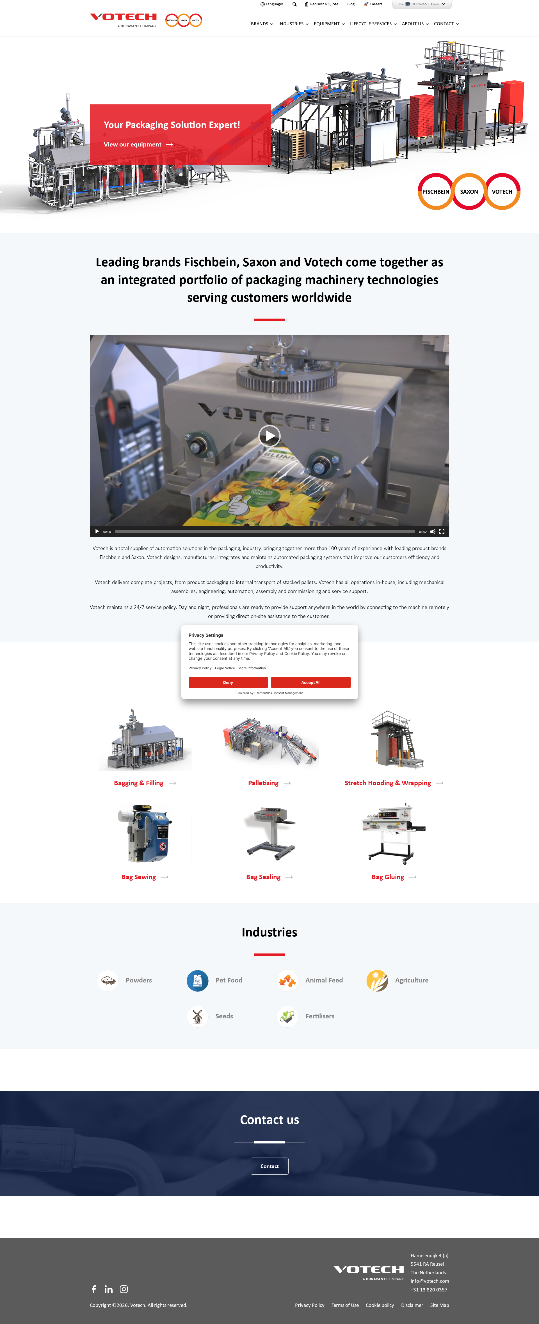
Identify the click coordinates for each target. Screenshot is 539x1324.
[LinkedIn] (109, 1289)
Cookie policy (380, 1305)
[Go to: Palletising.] (269, 740)
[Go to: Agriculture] (377, 981)
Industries (290, 24)
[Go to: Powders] (108, 981)
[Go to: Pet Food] (198, 981)
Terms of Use (345, 1305)
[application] (269, 436)
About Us (413, 24)
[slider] (265, 531)
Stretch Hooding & (388, 783)
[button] (269, 436)
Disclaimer (412, 1305)
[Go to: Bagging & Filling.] (145, 740)
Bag (139, 877)
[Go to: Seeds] (198, 1017)
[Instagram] (124, 1289)
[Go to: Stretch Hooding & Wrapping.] (394, 740)
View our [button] (132, 144)
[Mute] (433, 531)
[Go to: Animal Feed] (287, 981)
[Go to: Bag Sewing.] (145, 834)
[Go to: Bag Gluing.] (394, 834)
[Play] (97, 531)
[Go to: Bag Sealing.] (269, 834)
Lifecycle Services (371, 24)
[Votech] (146, 19)
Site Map (439, 1305)
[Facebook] (94, 1289)
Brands (259, 24)
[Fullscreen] (442, 531)
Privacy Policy (310, 1305)
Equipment (327, 24)
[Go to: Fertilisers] (287, 1017)
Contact (444, 24)
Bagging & (138, 783)
